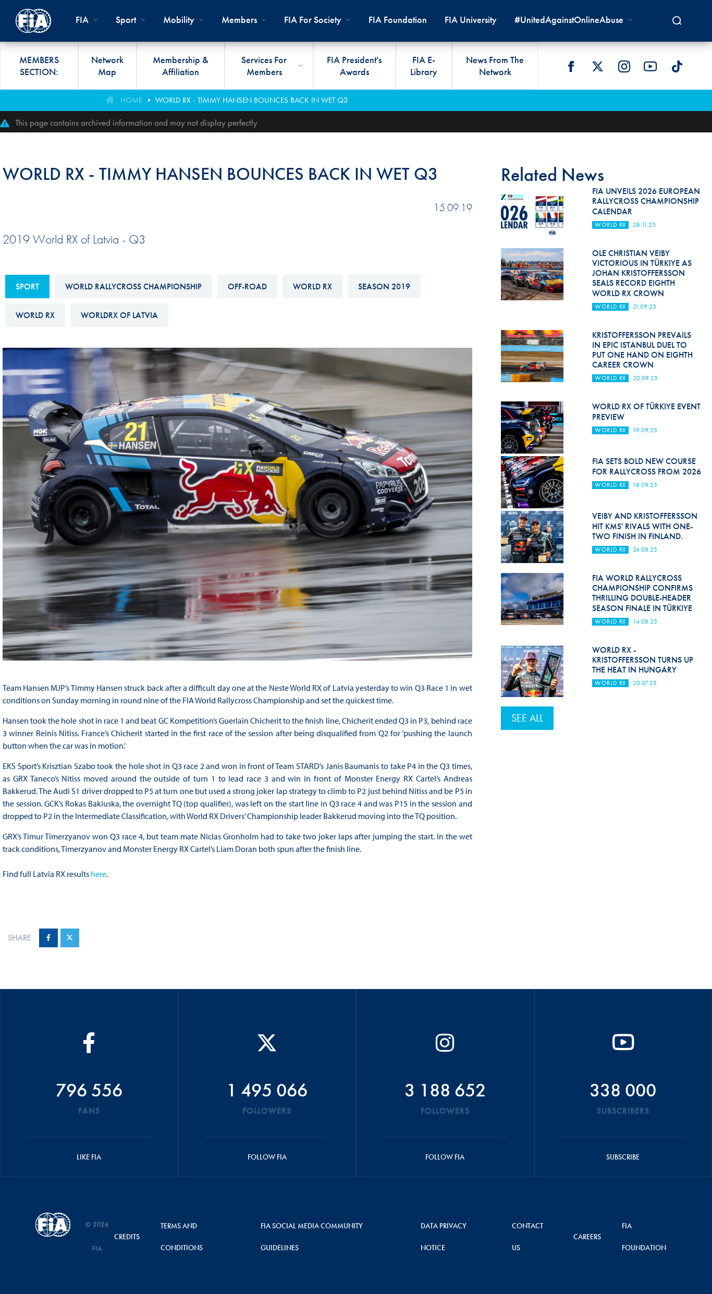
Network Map (107, 66)
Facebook (571, 66)
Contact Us (527, 1236)
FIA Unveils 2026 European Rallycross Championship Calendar (646, 201)
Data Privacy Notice (444, 1236)
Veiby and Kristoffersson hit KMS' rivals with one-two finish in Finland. (644, 525)
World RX (312, 286)
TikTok (677, 66)
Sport (27, 286)
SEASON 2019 (384, 286)
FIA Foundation (398, 20)
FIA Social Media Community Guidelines (312, 1236)
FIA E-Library (423, 66)
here (98, 874)
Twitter (597, 66)
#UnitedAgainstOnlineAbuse (568, 20)
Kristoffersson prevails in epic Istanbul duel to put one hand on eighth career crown (642, 350)
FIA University (471, 20)
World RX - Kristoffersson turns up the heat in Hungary (642, 659)
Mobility (178, 20)
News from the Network (495, 66)
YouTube (650, 66)
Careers (587, 1236)
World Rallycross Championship (133, 286)
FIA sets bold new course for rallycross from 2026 (646, 466)
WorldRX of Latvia (119, 315)
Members (239, 20)
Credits (127, 1236)
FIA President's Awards (354, 66)
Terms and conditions (182, 1236)
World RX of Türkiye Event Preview (646, 411)
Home (131, 100)
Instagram (624, 66)
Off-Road (247, 286)
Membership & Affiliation (180, 66)
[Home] (33, 21)
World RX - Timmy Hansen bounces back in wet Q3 (251, 100)
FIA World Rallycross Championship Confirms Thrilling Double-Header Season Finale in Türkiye (642, 593)
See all (527, 718)
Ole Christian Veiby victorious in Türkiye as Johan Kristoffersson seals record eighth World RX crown (642, 273)
